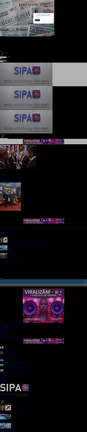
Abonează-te (37, 20)
